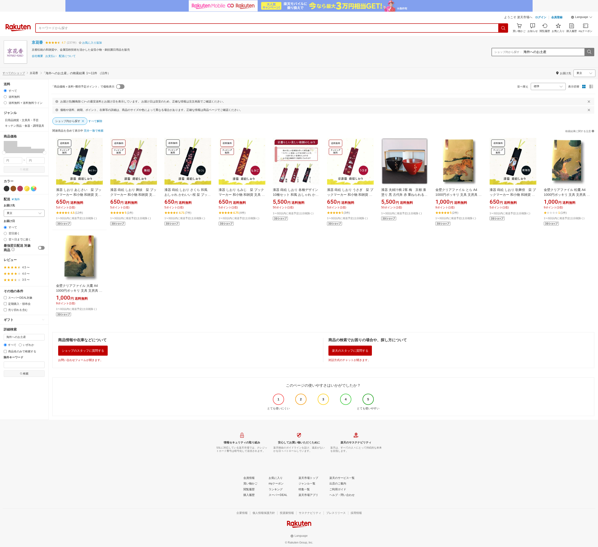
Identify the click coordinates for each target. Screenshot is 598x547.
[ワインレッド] (20, 188)
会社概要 (37, 56)
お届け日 (9, 221)
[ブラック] (6, 188)
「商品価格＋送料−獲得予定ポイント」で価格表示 (82, 86)
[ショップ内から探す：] (589, 52)
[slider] (4, 152)
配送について (67, 56)
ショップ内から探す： (508, 52)
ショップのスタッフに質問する (83, 350)
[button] (581, 17)
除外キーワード (13, 357)
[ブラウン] (13, 188)
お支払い (51, 56)
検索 (25, 169)
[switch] (41, 248)
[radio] (5, 90)
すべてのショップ (14, 73)
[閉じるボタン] (589, 101)
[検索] (503, 28)
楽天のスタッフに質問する (350, 350)
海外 (17, 199)
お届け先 (9, 205)
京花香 (37, 42)
